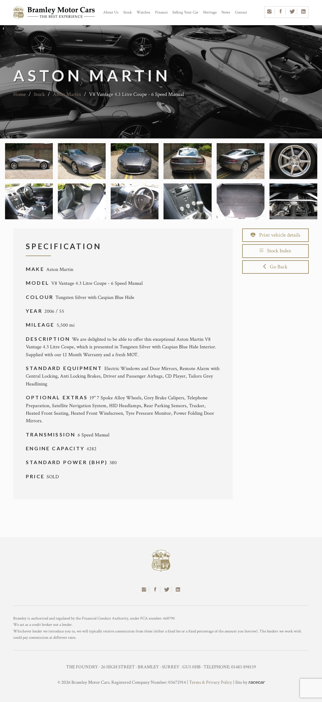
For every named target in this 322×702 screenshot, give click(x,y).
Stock (127, 12)
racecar (256, 682)
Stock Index (277, 250)
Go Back (276, 266)
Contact (241, 12)
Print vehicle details (277, 235)
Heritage (210, 12)
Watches (143, 12)
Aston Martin (67, 94)
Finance (161, 12)
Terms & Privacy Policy (210, 682)
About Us (111, 12)
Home (19, 94)
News (225, 12)
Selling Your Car (185, 12)
